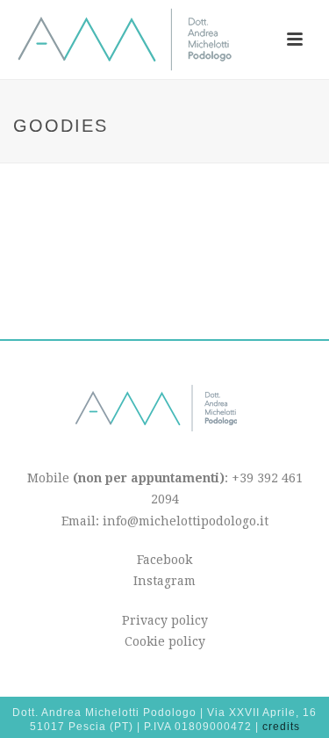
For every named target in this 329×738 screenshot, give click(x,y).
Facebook (164, 560)
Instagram (164, 581)
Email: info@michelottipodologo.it (164, 521)
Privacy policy (165, 620)
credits (281, 726)
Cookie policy (165, 641)
